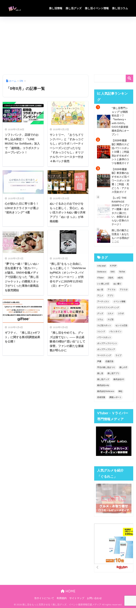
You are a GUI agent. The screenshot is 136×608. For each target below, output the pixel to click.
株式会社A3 (118, 379)
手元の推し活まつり (106, 367)
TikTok (122, 272)
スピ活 (110, 319)
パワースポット (104, 337)
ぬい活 (100, 289)
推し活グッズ (74, 8)
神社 (120, 391)
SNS (112, 272)
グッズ (100, 313)
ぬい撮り (117, 284)
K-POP (113, 266)
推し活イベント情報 (97, 8)
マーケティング (104, 355)
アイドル (111, 289)
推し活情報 (55, 8)
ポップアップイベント (107, 343)
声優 (99, 361)
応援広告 (109, 361)
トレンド (101, 331)
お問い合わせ (94, 598)
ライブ (118, 355)
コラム (100, 319)
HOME (70, 591)
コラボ (121, 313)
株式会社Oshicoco (105, 391)
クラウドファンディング (108, 307)
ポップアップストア (106, 349)
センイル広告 (121, 325)
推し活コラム (120, 8)
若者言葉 (101, 397)
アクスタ (124, 289)
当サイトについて (44, 598)
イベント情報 (119, 301)
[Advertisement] (68, 45)
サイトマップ (76, 598)
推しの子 (123, 367)
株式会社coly (103, 385)
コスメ (110, 313)
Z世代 (110, 278)
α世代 (120, 278)
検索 (129, 78)
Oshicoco (101, 272)
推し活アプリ (113, 373)
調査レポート (115, 397)
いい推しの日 (103, 284)
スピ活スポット (104, 325)
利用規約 (62, 598)
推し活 (100, 373)
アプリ (110, 295)
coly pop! (101, 266)
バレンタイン (115, 331)
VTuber (100, 278)
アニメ (100, 295)
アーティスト (103, 301)
